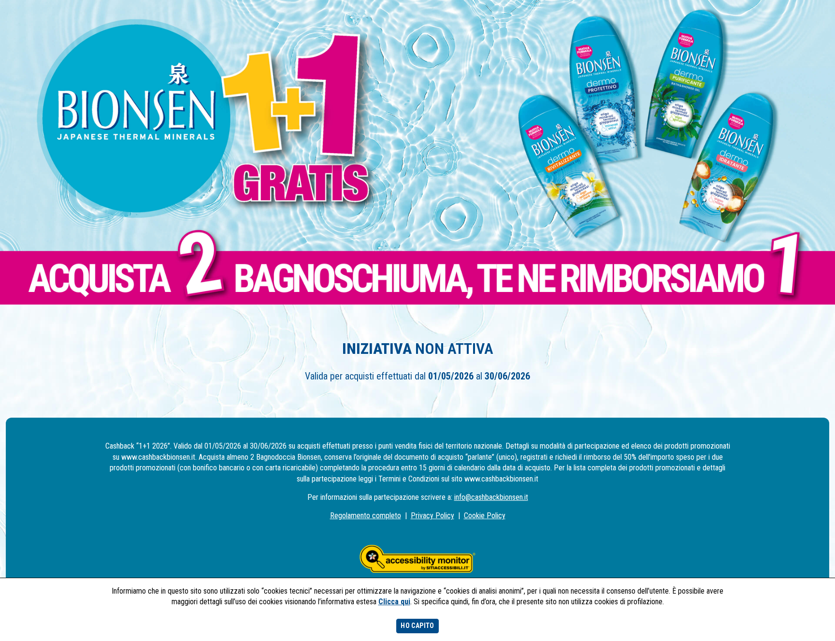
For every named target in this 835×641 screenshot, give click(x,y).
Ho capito (417, 625)
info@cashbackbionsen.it (491, 497)
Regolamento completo (365, 515)
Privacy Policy (432, 515)
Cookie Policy (484, 515)
